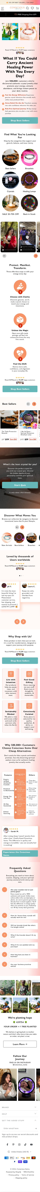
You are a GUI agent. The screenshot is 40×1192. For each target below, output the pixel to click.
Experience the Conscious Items (16, 853)
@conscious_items (20, 1064)
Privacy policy (14, 1175)
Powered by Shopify (13, 1172)
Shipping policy (21, 1178)
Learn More (19, 1044)
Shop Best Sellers (20, 120)
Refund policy (29, 1172)
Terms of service (28, 1175)
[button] (27, 8)
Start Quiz (20, 485)
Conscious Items (23, 1169)
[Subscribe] (36, 1128)
